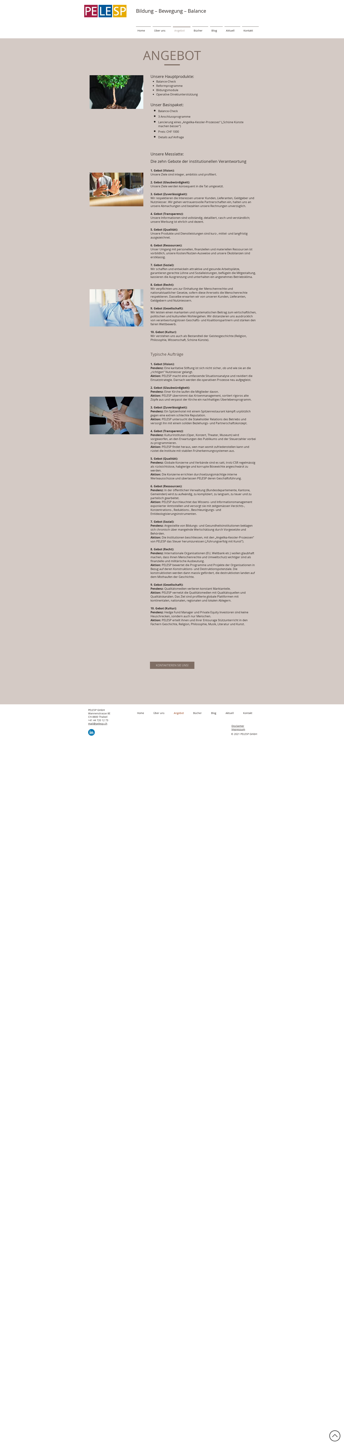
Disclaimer (237, 726)
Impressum (238, 729)
